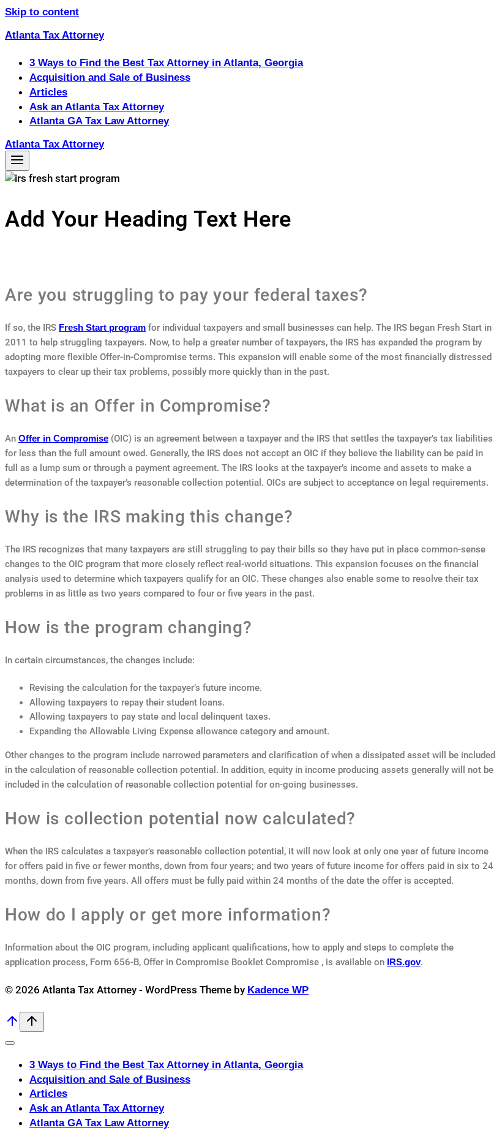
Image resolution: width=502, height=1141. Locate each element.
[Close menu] (10, 1043)
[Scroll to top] (12, 1025)
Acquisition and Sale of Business (109, 77)
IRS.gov (404, 962)
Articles (48, 92)
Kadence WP (278, 990)
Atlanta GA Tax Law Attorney (99, 121)
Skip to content (42, 12)
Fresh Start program (102, 327)
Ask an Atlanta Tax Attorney (96, 107)
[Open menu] (17, 161)
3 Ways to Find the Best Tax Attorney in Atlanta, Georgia (166, 63)
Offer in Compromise (63, 438)
